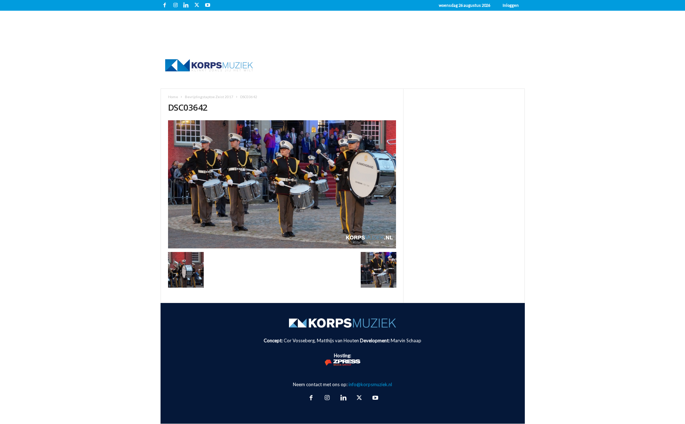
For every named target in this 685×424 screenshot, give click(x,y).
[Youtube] (207, 5)
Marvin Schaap (406, 340)
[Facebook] (165, 5)
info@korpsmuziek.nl (370, 384)
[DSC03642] (282, 184)
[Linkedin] (186, 5)
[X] (197, 5)
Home (173, 97)
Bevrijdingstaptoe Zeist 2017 (209, 97)
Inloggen (511, 5)
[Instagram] (175, 5)
